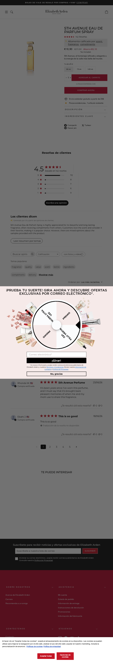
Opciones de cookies (65, 656)
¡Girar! (56, 360)
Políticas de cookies (34, 646)
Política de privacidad (52, 646)
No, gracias (56, 373)
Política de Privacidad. (60, 369)
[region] (56, 651)
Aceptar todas (46, 656)
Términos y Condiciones (55, 367)
